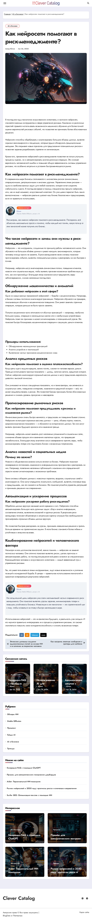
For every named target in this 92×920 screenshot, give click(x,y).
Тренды (10, 748)
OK (27, 635)
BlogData (6, 915)
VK (22, 635)
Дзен (43, 635)
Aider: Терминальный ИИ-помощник (24, 781)
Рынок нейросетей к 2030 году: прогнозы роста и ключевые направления (41, 788)
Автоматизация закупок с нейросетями (73, 683)
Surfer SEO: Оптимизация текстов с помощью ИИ (29, 795)
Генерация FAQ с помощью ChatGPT (17, 683)
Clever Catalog (19, 898)
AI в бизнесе (17, 14)
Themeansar (17, 915)
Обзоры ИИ (12, 714)
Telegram (35, 635)
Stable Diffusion (14, 721)
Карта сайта (84, 912)
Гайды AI (11, 734)
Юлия (12, 686)
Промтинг (11, 728)
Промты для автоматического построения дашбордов (31, 774)
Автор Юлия (10, 49)
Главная (7, 14)
